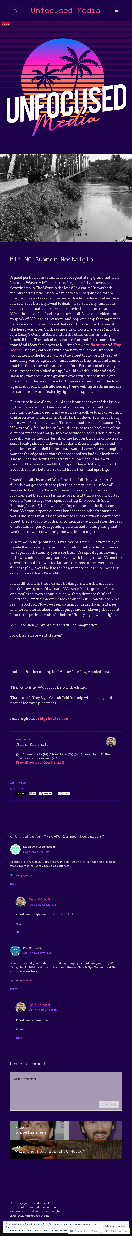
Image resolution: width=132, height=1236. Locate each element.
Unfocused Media (66, 10)
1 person (27, 875)
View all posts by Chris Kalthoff (40, 762)
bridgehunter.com (52, 718)
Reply (13, 883)
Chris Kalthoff (40, 899)
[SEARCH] (15, 10)
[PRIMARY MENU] (116, 10)
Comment (108, 1104)
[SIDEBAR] (66, 1175)
